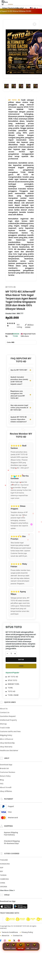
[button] (34, 24)
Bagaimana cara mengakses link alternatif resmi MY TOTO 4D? (18, 394)
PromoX (7, 948)
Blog (2, 780)
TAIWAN (3, 875)
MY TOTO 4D (14, 100)
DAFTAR (21, 660)
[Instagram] (6, 941)
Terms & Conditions (10, 932)
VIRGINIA (3, 887)
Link (27, 948)
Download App (6, 764)
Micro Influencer (6, 739)
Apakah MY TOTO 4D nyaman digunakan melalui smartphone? (19, 419)
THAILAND (4, 860)
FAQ (1, 784)
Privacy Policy (27, 932)
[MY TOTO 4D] (10, 4)
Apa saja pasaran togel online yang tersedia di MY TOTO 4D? (19, 407)
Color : (10, 342)
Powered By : (9, 335)
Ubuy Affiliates (6, 791)
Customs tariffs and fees (10, 731)
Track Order (5, 728)
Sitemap (3, 724)
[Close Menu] (2, 4)
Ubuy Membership (7, 743)
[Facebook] (2, 941)
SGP (1, 867)
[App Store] (6, 907)
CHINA (2, 883)
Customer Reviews (7, 772)
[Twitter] (15, 941)
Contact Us (4, 712)
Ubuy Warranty (6, 747)
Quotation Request (8, 716)
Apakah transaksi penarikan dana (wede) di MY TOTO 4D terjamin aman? (19, 380)
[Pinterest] (20, 941)
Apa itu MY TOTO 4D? (19, 370)
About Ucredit (5, 787)
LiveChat (34, 948)
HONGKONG (5, 864)
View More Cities (7, 890)
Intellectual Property (8, 720)
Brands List (4, 768)
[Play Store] (20, 907)
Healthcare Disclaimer (9, 750)
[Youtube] (10, 941)
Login (13, 948)
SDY (1, 871)
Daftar (20, 948)
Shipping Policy (6, 735)
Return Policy (5, 776)
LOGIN (21, 666)
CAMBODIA (4, 879)
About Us (4, 709)
